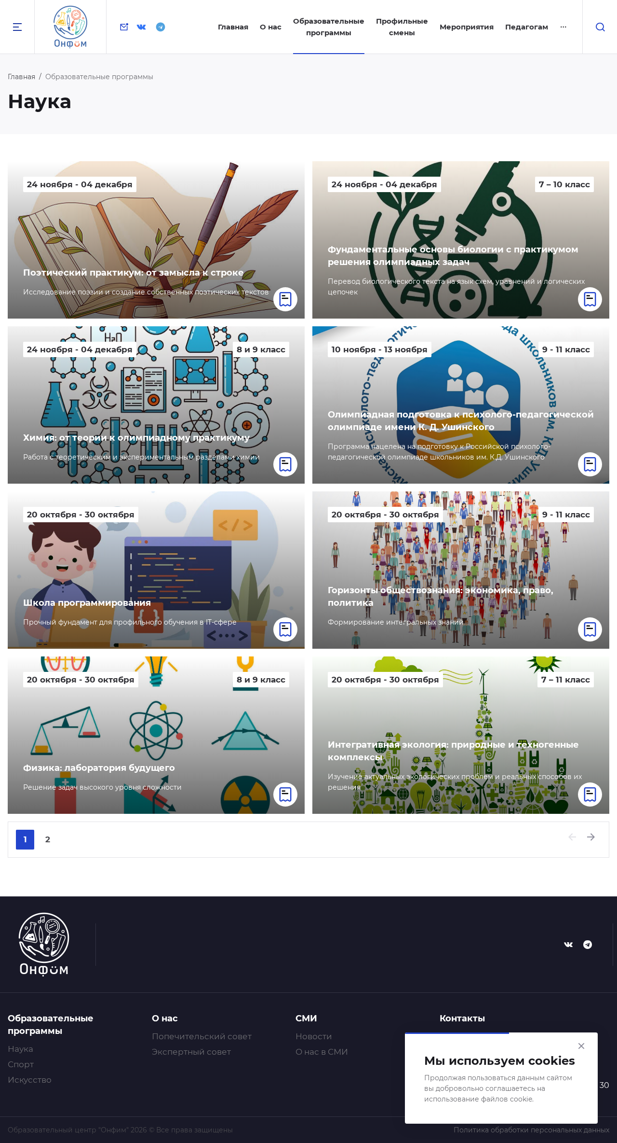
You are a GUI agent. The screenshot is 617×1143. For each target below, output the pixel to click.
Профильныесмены (402, 26)
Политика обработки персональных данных (531, 1130)
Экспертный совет (191, 1052)
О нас (271, 26)
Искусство (30, 1080)
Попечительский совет (202, 1036)
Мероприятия (467, 26)
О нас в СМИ (321, 1052)
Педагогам (526, 26)
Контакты (462, 1018)
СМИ (306, 1018)
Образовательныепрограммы (328, 26)
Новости (313, 1036)
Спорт (21, 1064)
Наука (20, 1049)
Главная (233, 26)
